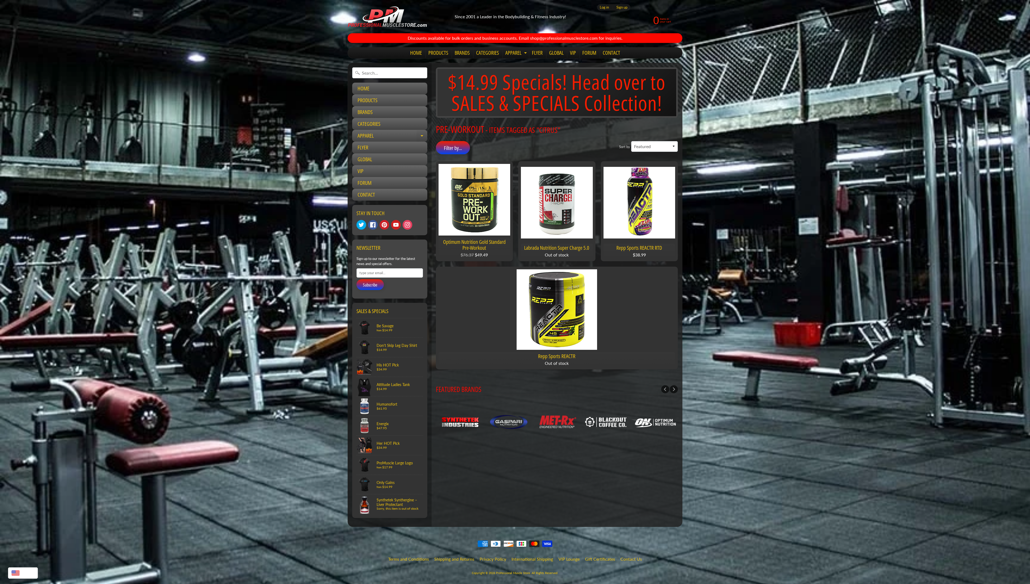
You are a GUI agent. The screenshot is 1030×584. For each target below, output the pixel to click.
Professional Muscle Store (513, 573)
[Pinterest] (384, 225)
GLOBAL (556, 52)
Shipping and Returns (454, 558)
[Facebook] (373, 225)
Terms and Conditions (408, 558)
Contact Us (631, 558)
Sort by (624, 147)
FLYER (537, 52)
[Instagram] (407, 225)
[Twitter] (361, 225)
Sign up (621, 7)
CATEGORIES (487, 52)
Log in (604, 7)
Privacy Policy (493, 558)
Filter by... (453, 148)
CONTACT (611, 52)
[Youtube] (396, 225)
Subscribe (370, 285)
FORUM (589, 52)
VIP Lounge (569, 558)
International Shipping (532, 558)
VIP (573, 52)
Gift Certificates (600, 558)
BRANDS (462, 52)
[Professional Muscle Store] (387, 16)
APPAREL (516, 53)
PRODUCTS (438, 52)
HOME (416, 52)
